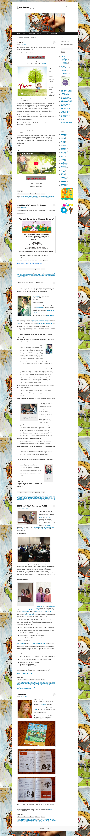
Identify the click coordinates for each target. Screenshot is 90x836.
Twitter (26, 499)
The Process (40, 271)
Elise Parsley (36, 296)
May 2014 (62, 156)
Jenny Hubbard (27, 528)
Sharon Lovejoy (45, 528)
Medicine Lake (44, 497)
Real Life (39, 495)
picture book (50, 197)
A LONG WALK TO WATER (66, 98)
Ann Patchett (21, 293)
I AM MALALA (63, 96)
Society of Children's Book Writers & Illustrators (35, 275)
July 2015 (62, 137)
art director (36, 683)
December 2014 (64, 146)
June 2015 (63, 138)
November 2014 (64, 148)
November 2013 (64, 164)
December (21, 497)
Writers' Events (45, 271)
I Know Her (21, 694)
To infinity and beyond (35, 821)
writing (18, 276)
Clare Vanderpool (47, 527)
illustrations (30, 820)
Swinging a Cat (64, 125)
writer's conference (48, 275)
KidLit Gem (33, 197)
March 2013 (63, 176)
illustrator (22, 685)
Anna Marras (23, 6)
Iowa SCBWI (48, 517)
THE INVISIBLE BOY (65, 97)
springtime (31, 199)
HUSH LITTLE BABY (65, 118)
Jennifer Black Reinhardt (36, 685)
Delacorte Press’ (48, 525)
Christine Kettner (39, 605)
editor (24, 497)
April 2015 (63, 141)
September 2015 (64, 134)
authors (32, 273)
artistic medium (23, 496)
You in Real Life (65, 73)
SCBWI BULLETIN (48, 820)
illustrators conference (31, 274)
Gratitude (64, 70)
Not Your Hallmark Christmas (66, 90)
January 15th (49, 323)
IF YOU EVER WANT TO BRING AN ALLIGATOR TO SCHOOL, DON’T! (66, 108)
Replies (45, 199)
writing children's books (38, 199)
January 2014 (63, 162)
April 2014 (63, 158)
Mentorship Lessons (66, 60)
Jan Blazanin (48, 611)
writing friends (45, 821)
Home (18, 33)
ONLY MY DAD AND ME (65, 111)
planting (18, 199)
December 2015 (64, 133)
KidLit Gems (24, 33)
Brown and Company (33, 496)
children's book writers (48, 273)
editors (21, 274)
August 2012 (63, 185)
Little (40, 497)
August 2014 (63, 152)
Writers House (37, 499)
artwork (42, 819)
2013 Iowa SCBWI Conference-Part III (32, 506)
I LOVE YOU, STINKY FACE (66, 121)
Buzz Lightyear (47, 819)
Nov (44, 317)
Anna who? (39, 33)
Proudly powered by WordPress (45, 828)
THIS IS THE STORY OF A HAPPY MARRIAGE (34, 293)
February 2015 (63, 144)
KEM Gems (39, 820)
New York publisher (23, 498)
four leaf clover (34, 497)
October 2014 (63, 149)
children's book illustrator (45, 196)
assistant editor (42, 683)
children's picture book (26, 197)
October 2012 (63, 182)
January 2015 (63, 145)
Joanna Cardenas (21, 643)
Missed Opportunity (65, 94)
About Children (65, 67)
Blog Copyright (33, 833)
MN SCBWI (38, 274)
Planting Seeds (23, 199)
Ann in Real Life (65, 69)
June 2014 (63, 155)
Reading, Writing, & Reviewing (31, 196)
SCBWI (24, 275)
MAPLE (20, 42)
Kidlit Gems (23, 196)
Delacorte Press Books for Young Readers (32, 684)
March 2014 (63, 159)
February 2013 (63, 177)
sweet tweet (44, 498)
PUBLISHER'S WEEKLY (32, 498)
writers (53, 275)
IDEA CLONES (63, 116)
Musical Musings (65, 71)
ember (46, 317)
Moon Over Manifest (37, 527)
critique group (49, 496)
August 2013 (63, 169)
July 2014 (62, 153)
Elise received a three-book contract (40, 320)
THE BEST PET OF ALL (65, 104)
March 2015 (63, 142)
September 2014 (64, 151)
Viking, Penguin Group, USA (38, 643)
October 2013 (63, 166)
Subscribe (63, 51)
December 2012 (64, 180)
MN (47, 497)
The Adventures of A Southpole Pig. (36, 609)
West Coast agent (31, 499)
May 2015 (62, 140)
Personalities (23, 271)
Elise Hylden (43, 704)
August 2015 (63, 135)
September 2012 (64, 184)
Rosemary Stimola (39, 611)
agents (29, 273)
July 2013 (62, 170)
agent (50, 495)
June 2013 (63, 171)
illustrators (25, 274)
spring (27, 199)
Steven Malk (39, 498)
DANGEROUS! (63, 105)
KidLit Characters (54, 33)
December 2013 (64, 163)
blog (27, 496)
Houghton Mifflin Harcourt (47, 684)
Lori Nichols (43, 63)
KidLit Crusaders (32, 33)
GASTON (62, 119)
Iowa (25, 685)
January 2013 (63, 178)
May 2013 (62, 173)
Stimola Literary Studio (29, 614)
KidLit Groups (45, 33)
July (38, 497)
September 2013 (64, 167)
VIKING (24, 688)
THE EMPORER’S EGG (65, 115)
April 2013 (63, 174)
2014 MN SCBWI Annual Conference (31, 205)
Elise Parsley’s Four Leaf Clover (30, 283)
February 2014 (63, 160)
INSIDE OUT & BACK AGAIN (66, 100)
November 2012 (64, 181)
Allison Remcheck (26, 611)
